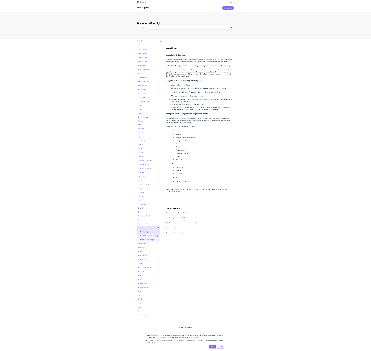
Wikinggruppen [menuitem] (143, 287)
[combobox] (183, 27)
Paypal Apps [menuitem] (142, 85)
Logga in (231, 2)
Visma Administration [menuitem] (145, 267)
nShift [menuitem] (140, 188)
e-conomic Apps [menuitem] (143, 81)
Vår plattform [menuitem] (142, 50)
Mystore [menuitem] (141, 172)
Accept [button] (212, 346)
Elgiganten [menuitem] (141, 137)
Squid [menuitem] (140, 311)
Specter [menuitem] (140, 251)
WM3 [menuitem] (140, 299)
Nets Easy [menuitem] (141, 176)
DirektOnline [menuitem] (142, 133)
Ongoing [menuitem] (141, 192)
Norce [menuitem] (140, 180)
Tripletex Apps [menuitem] (143, 77)
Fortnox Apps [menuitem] (142, 58)
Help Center (141, 41)
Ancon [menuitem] (140, 109)
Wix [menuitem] (139, 291)
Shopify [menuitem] (140, 212)
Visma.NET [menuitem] (142, 271)
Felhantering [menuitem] (142, 315)
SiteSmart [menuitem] (141, 248)
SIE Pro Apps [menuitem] (142, 97)
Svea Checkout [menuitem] (143, 255)
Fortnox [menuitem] (140, 145)
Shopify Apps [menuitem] (142, 62)
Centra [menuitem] (140, 121)
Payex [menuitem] (140, 200)
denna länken (210, 92)
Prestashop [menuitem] (142, 204)
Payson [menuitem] (140, 196)
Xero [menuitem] (139, 295)
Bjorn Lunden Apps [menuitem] (144, 69)
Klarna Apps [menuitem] (142, 93)
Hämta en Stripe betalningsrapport (177, 233)
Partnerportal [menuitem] (142, 54)
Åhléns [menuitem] (140, 303)
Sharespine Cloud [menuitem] (144, 216)
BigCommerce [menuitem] (143, 117)
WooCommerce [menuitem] (143, 283)
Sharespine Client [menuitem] (144, 101)
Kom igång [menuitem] (144, 232)
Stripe (151, 41)
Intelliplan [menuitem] (141, 157)
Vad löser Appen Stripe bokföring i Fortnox (180, 213)
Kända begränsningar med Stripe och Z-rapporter (182, 223)
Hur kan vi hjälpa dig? (148, 23)
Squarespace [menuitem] (142, 259)
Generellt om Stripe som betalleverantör (179, 228)
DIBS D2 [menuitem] (141, 129)
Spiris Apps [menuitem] (142, 73)
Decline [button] (221, 346)
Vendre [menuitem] (140, 275)
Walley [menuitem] (140, 279)
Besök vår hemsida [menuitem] (185, 327)
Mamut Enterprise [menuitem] (144, 164)
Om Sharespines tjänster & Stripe (176, 218)
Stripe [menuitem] (140, 228)
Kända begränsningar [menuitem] (147, 240)
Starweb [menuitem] (141, 220)
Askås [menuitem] (140, 113)
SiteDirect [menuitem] (141, 244)
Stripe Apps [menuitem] (142, 65)
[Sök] (232, 27)
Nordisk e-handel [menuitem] (144, 184)
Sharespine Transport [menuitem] (145, 224)
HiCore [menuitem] (140, 153)
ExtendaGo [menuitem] (142, 141)
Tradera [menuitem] (140, 263)
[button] (158, 50)
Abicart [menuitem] (140, 105)
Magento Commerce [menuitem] (145, 160)
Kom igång (159, 41)
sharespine (228, 8)
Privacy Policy (196, 337)
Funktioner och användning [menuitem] (149, 236)
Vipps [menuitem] (140, 307)
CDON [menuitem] (140, 125)
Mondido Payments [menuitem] (144, 168)
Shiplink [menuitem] (140, 208)
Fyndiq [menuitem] (140, 149)
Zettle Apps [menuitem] (142, 89)
